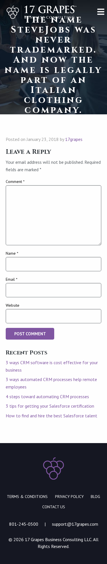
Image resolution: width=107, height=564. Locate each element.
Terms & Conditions (27, 496)
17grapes (73, 139)
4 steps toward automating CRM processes (47, 396)
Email (11, 279)
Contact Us (53, 506)
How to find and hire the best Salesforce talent (51, 415)
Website (12, 305)
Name (12, 253)
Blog (95, 496)
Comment (15, 181)
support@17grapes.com (75, 524)
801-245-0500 (23, 524)
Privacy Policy (69, 496)
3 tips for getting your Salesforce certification (50, 406)
